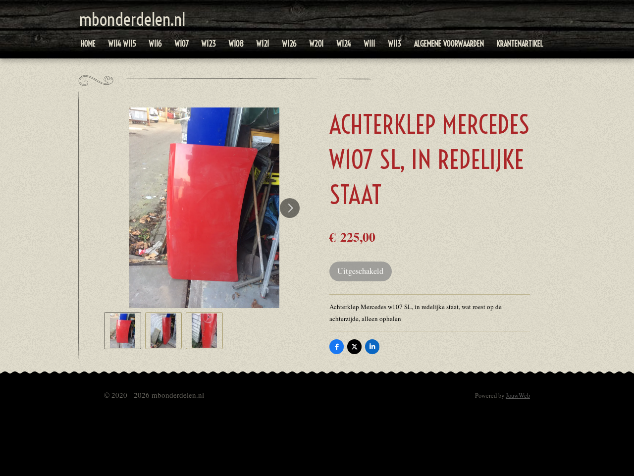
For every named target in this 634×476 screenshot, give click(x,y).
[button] (122, 330)
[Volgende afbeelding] (290, 208)
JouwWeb (518, 395)
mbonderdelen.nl (132, 19)
